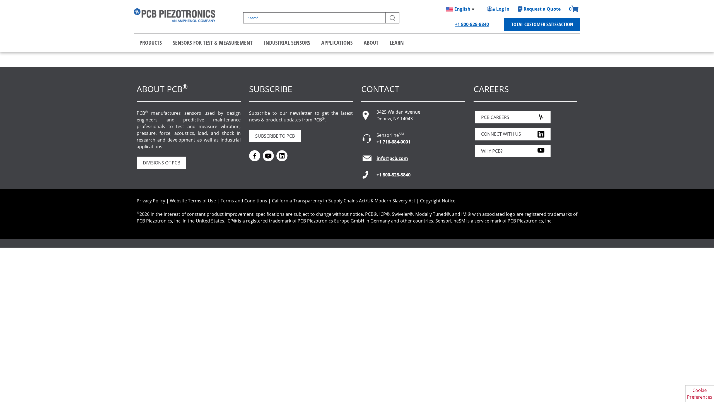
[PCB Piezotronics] (174, 15)
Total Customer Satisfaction (542, 24)
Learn (397, 42)
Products (150, 42)
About (371, 42)
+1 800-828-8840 (472, 24)
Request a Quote (542, 9)
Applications (337, 42)
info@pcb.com (392, 158)
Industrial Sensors (287, 42)
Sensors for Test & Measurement (213, 42)
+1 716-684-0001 (394, 142)
